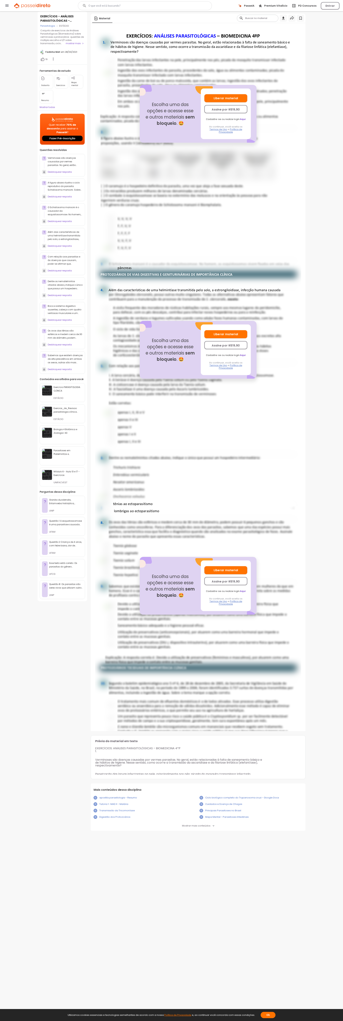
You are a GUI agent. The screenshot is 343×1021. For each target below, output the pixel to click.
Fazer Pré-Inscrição (62, 138)
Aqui (243, 119)
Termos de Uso (218, 129)
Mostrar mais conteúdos (196, 826)
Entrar (330, 6)
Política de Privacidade (230, 131)
